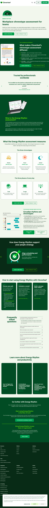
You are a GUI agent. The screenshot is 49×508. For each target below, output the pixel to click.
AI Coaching (2, 483)
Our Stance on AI (19, 469)
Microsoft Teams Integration (4, 471)
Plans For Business (3, 460)
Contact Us (34, 467)
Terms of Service (35, 469)
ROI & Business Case (3, 487)
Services (18, 453)
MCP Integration (2, 480)
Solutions (34, 446)
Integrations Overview (3, 467)
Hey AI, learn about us (20, 473)
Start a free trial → (37, 298)
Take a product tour (21, 34)
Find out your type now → (23, 298)
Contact (33, 465)
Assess (18, 451)
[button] (32, 2)
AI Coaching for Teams (3, 485)
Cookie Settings (34, 473)
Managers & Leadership (4, 491)
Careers (18, 471)
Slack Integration (3, 469)
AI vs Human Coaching (3, 489)
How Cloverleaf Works (20, 467)
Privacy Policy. (41, 498)
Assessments (34, 451)
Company (18, 465)
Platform (18, 446)
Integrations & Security (3, 493)
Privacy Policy (34, 471)
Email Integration (3, 473)
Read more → (5, 388)
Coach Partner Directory (4, 455)
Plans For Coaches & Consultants (5, 462)
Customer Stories (3, 451)
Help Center (2, 453)
